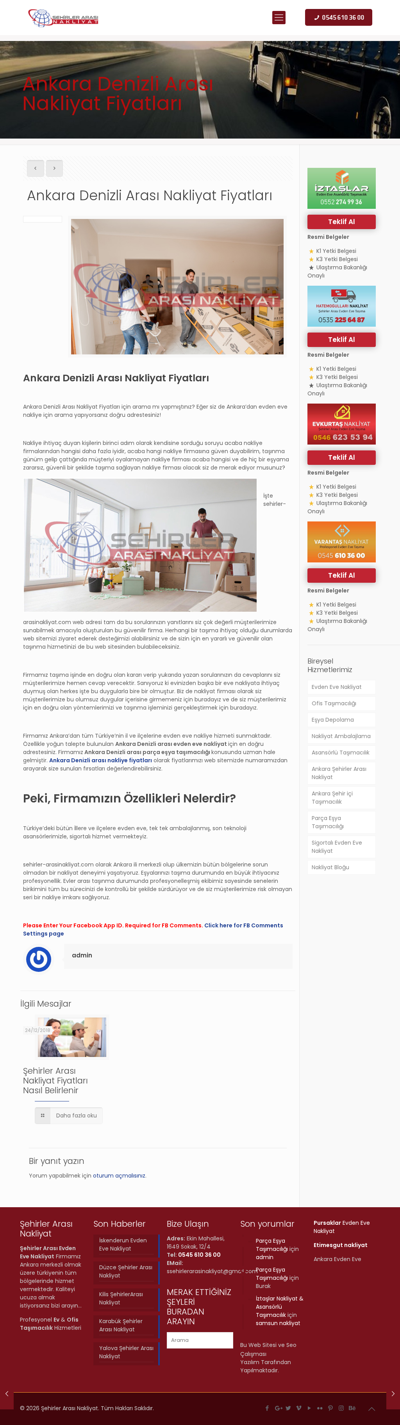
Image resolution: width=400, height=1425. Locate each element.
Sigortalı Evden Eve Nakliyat (337, 847)
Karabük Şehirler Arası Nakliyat (121, 1325)
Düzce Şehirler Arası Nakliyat (125, 1271)
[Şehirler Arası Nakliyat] (64, 17)
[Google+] (278, 1408)
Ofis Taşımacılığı (334, 703)
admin (82, 955)
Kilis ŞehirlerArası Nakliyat (121, 1298)
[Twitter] (288, 1408)
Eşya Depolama (333, 720)
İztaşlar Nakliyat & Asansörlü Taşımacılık (280, 1307)
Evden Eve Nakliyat (337, 687)
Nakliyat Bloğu (330, 867)
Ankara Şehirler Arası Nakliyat (339, 773)
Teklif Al (341, 221)
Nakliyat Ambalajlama (341, 736)
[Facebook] (267, 1408)
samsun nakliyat (278, 1323)
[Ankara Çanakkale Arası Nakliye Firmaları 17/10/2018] (7, 1393)
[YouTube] (309, 1408)
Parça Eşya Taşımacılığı (328, 822)
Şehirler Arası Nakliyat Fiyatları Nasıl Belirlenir (55, 1080)
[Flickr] (320, 1408)
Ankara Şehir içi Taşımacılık (332, 798)
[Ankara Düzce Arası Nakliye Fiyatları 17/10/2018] (393, 1393)
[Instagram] (341, 1408)
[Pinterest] (331, 1408)
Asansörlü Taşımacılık (341, 752)
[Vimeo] (299, 1408)
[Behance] (352, 1408)
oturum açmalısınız (119, 1175)
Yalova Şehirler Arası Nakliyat (126, 1352)
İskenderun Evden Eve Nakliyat (123, 1244)
